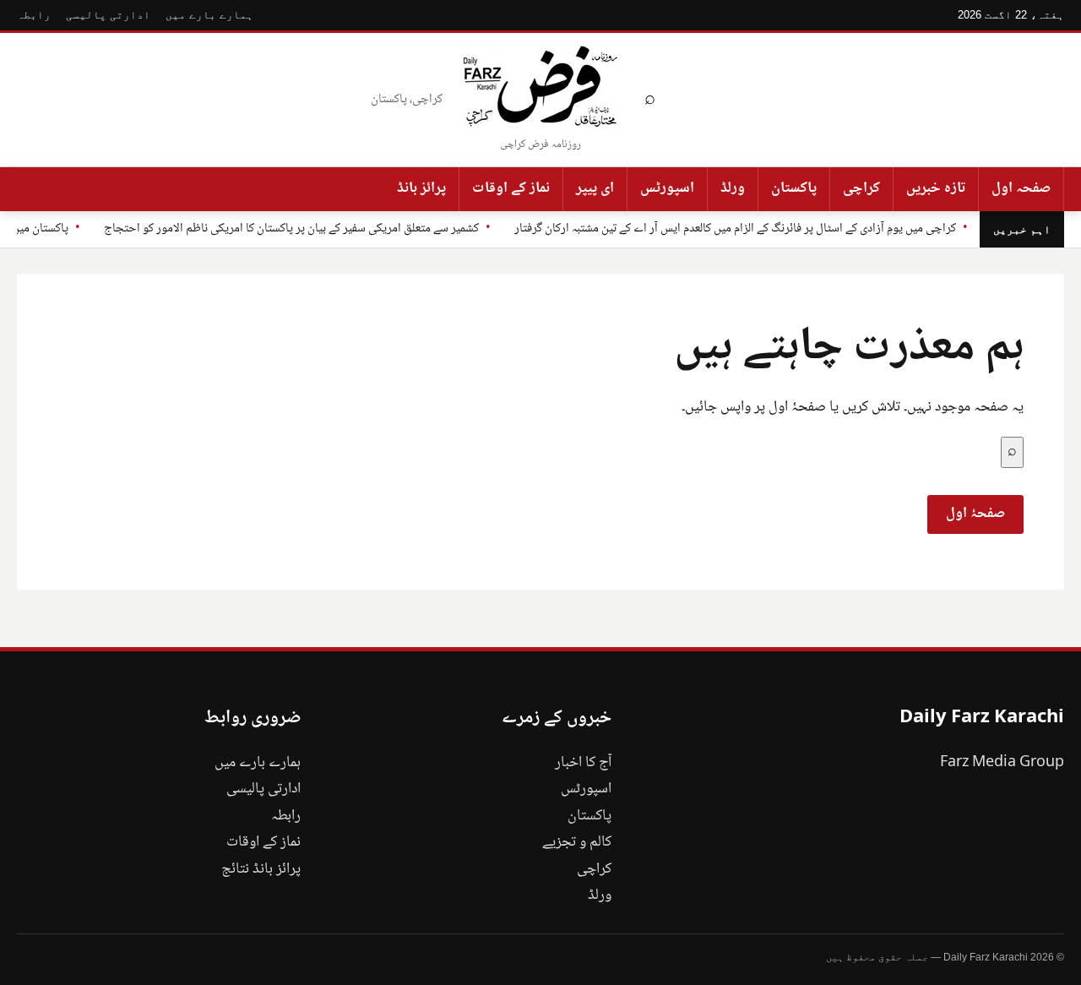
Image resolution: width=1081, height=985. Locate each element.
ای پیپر (595, 188)
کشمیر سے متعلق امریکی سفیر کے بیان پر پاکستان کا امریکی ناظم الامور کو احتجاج (291, 229)
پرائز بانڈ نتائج (261, 869)
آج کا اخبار (583, 762)
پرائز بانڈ (421, 188)
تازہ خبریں (935, 188)
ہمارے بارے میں (209, 14)
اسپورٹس (667, 188)
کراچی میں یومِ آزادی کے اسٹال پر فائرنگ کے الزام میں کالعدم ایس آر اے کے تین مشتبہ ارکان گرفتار (735, 229)
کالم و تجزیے (576, 842)
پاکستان (794, 188)
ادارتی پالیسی (108, 14)
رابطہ (34, 14)
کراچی (861, 188)
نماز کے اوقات (511, 188)
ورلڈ (732, 188)
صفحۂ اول (975, 513)
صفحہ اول (1021, 188)
